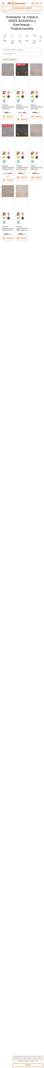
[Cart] (3, 73)
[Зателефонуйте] (36, 3)
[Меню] (3, 3)
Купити (9, 116)
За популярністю (9, 54)
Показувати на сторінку (13, 50)
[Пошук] (33, 3)
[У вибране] (12, 73)
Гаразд (28, 1065)
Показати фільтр (23, 8)
